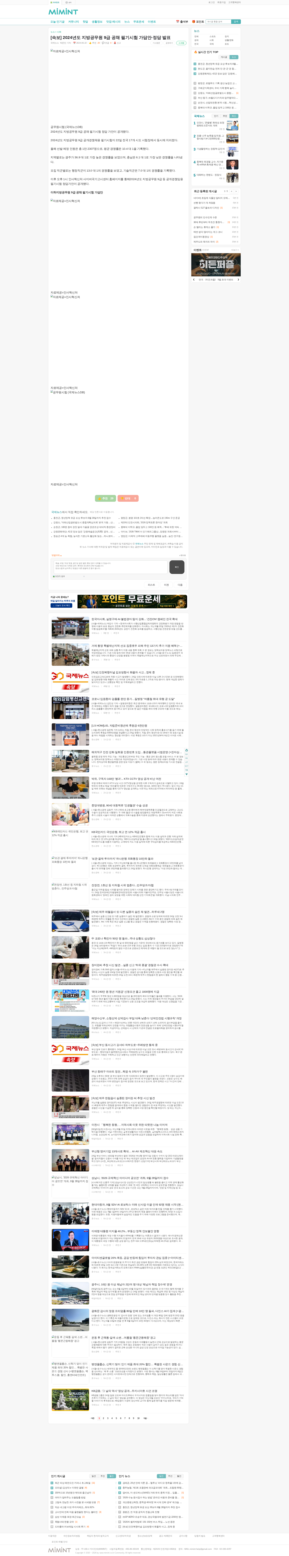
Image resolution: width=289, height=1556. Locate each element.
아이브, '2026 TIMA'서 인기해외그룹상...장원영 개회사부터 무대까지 (152, 531)
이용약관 (52, 1536)
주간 (103, 1476)
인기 (216, 116)
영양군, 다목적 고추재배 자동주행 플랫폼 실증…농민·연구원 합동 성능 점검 (152, 536)
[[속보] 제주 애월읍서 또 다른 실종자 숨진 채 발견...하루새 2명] (70, 920)
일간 (94, 1476)
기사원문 (156, 43)
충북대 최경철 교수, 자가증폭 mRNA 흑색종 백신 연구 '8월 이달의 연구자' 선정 (210, 164)
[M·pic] (68, 2)
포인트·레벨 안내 (59, 1542)
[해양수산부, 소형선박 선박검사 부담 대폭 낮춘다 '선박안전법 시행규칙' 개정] (70, 1027)
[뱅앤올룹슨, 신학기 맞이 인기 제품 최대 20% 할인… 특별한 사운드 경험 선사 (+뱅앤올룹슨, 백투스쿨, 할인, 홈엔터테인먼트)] (70, 1373)
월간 (111, 1476)
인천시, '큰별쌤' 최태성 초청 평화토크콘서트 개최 (210, 124)
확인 (177, 567)
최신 (234, 116)
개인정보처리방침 (71, 1536)
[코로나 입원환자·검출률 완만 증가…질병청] (70, 708)
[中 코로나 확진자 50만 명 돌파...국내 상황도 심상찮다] (70, 947)
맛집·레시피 (113, 21)
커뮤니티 (73, 21)
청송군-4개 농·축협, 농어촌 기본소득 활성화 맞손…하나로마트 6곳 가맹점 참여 (84, 536)
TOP (186, 754)
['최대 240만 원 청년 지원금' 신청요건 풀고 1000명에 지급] (70, 1000)
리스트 (151, 584)
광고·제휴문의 (165, 1536)
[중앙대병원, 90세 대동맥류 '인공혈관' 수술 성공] (70, 814)
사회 (212, 40)
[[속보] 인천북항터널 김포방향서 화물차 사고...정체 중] (70, 681)
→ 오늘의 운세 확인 (61, 605)
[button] (211, 2)
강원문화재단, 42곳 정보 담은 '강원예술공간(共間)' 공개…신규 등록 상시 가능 (84, 531)
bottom (186, 775)
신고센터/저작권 (123, 1536)
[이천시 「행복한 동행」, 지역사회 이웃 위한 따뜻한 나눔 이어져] (70, 1133)
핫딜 (85, 21)
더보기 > (235, 250)
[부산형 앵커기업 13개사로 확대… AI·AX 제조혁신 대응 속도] (70, 1160)
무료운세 (138, 21)
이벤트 (152, 21)
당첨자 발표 (199, 1536)
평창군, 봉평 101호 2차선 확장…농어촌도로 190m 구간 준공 (150, 518)
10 (138, 1418)
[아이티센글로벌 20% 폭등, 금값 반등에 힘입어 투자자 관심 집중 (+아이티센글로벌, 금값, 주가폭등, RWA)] (70, 1266)
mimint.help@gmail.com (201, 1549)
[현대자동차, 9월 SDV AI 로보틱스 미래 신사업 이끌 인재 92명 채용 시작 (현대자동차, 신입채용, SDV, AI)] (70, 1213)
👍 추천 (94, 43)
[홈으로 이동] (63, 11)
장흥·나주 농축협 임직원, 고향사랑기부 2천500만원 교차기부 (210, 138)
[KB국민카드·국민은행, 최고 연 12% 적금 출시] (70, 841)
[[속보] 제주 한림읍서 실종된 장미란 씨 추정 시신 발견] (70, 1107)
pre (186, 758)
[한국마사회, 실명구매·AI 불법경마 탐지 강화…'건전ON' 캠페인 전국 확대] (70, 628)
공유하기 (169, 43)
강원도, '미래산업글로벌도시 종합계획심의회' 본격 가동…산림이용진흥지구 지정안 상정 (84, 522)
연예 (196, 36)
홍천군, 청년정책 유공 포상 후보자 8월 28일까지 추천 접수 (82, 518)
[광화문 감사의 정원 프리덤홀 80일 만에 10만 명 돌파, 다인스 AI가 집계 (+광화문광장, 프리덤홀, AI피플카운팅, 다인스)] (70, 1320)
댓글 (186, 770)
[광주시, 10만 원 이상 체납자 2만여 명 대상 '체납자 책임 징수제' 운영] (70, 1293)
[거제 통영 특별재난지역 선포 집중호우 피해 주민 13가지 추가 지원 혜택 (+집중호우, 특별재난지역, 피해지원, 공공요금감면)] (70, 654)
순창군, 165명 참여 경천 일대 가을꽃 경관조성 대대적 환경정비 (84, 527)
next (186, 766)
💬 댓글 (107, 43)
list (186, 762)
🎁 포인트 (198, 21)
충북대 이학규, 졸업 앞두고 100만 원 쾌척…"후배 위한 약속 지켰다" (152, 527)
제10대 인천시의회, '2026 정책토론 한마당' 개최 (144, 522)
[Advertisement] (205, 12)
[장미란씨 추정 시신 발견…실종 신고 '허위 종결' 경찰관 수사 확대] (70, 974)
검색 (236, 21)
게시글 (224, 57)
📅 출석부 (182, 21)
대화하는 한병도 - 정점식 (209, 175)
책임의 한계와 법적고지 (98, 1536)
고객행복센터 (218, 1536)
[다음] (238, 279)
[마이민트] (55, 2)
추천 (225, 116)
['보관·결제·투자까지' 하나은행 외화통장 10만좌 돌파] (70, 867)
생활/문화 (229, 40)
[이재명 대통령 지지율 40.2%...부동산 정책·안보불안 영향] (70, 1240)
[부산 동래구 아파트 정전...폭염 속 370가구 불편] (70, 1080)
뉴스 (127, 21)
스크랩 (181, 43)
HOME (186, 750)
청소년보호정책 (145, 1536)
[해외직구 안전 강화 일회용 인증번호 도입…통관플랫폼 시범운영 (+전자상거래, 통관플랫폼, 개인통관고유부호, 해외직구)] (70, 761)
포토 (227, 44)
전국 (196, 44)
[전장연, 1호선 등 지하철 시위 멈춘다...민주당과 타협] (70, 894)
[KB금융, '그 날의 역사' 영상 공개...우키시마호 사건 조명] (70, 1400)
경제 (196, 40)
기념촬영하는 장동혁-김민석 (211, 148)
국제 (212, 44)
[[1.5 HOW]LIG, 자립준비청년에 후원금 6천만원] (70, 734)
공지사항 (183, 1536)
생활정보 (97, 21)
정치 (227, 36)
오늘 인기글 (57, 21)
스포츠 (213, 36)
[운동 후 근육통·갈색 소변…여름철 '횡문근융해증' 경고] (70, 1346)
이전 (166, 584)
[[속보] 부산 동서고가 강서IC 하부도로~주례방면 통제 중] (70, 1054)
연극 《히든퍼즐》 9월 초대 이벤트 (216, 279)
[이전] (193, 279)
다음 (180, 584)
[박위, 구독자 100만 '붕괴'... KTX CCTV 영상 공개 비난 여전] (70, 787)
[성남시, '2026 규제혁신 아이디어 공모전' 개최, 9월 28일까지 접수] (70, 1187)
